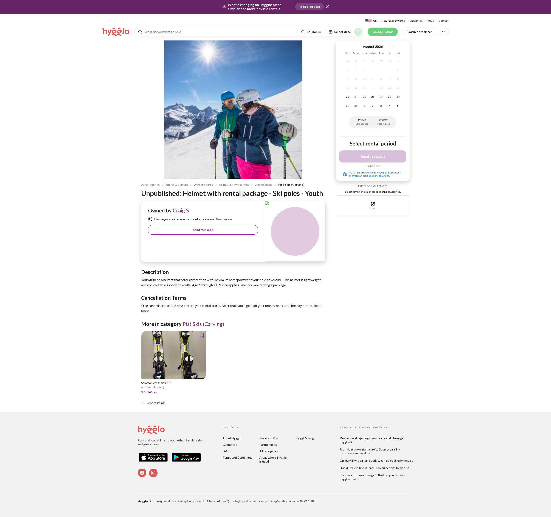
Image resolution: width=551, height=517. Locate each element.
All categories (150, 184)
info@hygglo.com (244, 501)
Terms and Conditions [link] (237, 457)
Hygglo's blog (305, 438)
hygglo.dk (346, 442)
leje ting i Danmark (370, 438)
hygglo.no (402, 468)
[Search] (358, 32)
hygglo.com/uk (349, 479)
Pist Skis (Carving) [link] (203, 324)
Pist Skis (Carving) (291, 184)
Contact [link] (444, 20)
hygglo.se (406, 460)
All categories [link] (268, 451)
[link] (116, 32)
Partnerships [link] (268, 444)
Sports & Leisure (177, 184)
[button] (327, 7)
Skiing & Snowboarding (234, 184)
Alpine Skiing (263, 184)
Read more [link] (223, 219)
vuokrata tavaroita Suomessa (373, 449)
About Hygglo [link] (232, 438)
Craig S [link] (181, 210)
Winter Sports (203, 184)
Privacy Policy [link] (268, 438)
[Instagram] (153, 473)
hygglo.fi (364, 453)
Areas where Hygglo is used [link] (273, 459)
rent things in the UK (373, 475)
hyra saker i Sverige (366, 460)
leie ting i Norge (364, 468)
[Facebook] (142, 473)
